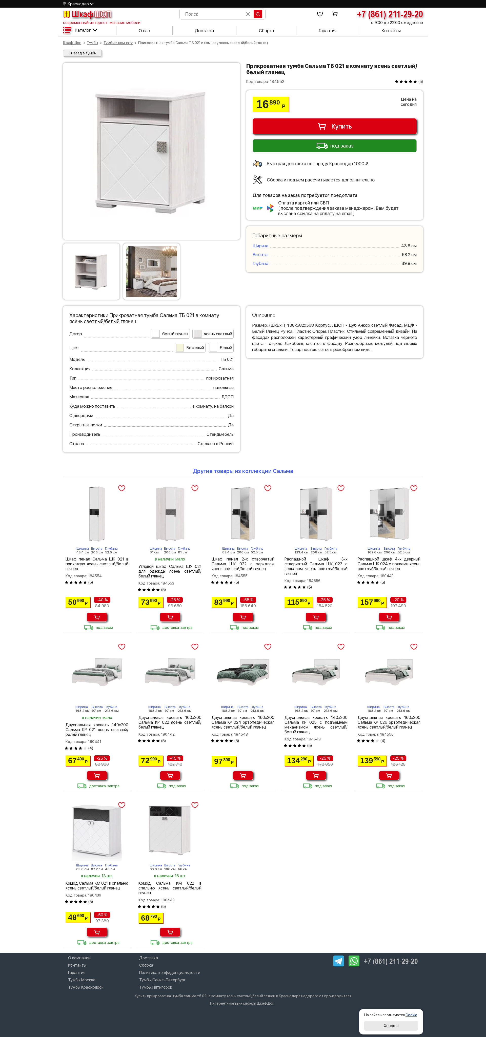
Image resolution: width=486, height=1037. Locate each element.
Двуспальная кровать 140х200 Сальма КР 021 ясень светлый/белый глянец (97, 729)
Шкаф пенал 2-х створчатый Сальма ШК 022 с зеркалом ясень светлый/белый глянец (243, 564)
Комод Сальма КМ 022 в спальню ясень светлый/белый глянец (169, 888)
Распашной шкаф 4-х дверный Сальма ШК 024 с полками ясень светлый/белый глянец (389, 564)
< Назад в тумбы (82, 53)
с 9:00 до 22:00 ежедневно (397, 22)
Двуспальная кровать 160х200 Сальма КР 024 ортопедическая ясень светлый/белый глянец (243, 722)
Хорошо (391, 1025)
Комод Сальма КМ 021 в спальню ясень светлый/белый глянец (97, 885)
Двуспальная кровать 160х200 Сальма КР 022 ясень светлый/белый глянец (169, 722)
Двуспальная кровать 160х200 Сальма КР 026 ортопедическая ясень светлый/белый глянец (389, 722)
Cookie (411, 1015)
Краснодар (78, 4)
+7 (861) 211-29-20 (390, 13)
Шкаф (91, 14)
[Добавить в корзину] (97, 617)
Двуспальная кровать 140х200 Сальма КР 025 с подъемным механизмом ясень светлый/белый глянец (316, 724)
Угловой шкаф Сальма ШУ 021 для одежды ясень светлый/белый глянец (169, 571)
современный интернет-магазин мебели (101, 22)
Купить (341, 126)
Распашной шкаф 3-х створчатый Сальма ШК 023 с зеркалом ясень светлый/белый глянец (316, 566)
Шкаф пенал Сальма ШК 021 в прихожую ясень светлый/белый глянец (97, 564)
